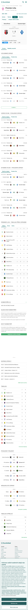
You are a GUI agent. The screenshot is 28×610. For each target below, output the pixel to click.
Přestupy (4, 19)
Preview (4, 48)
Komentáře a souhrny (18, 550)
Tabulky (9, 17)
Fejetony (16, 553)
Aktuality (16, 547)
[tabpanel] (14, 84)
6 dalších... (14, 107)
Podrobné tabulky (23, 446)
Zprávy (3, 17)
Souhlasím (14, 599)
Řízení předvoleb (14, 607)
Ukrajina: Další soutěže (14, 19)
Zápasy (20, 5)
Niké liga (2, 556)
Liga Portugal (3, 557)
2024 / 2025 (4, 13)
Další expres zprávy (22, 382)
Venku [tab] (13, 225)
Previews (16, 549)
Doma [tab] (8, 225)
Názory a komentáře (18, 552)
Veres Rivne (7, 23)
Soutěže (3, 5)
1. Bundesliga (3, 552)
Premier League (4, 547)
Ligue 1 (2, 553)
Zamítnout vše (14, 603)
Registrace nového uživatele (14, 334)
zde (5, 331)
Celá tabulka (24, 537)
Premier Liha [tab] (14, 57)
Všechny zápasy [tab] (5, 57)
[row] (14, 62)
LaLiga (2, 549)
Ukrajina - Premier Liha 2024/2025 (12, 5)
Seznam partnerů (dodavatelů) (8, 595)
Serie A (2, 550)
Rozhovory (17, 557)
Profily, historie (17, 556)
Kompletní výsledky (22, 509)
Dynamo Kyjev (21, 23)
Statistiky (21, 17)
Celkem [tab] (3, 225)
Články (16, 546)
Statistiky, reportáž (11, 48)
